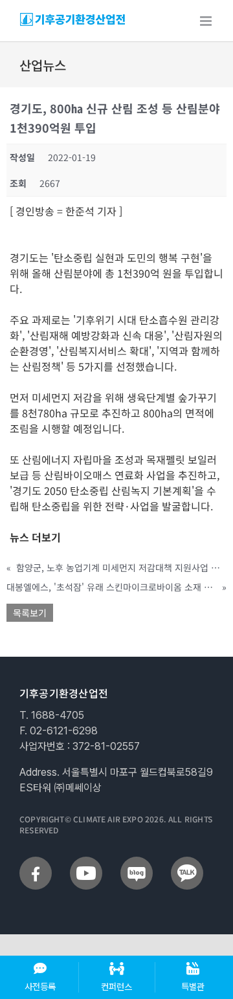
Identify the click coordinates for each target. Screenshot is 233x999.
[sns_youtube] (86, 862)
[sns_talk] (187, 862)
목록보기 (30, 612)
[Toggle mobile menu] (207, 21)
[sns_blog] (136, 862)
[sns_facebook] (35, 862)
